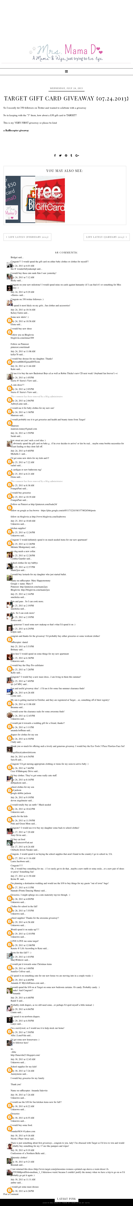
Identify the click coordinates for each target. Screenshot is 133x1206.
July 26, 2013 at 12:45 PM (23, 715)
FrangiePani (16, 488)
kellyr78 (14, 354)
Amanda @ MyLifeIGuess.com (25, 982)
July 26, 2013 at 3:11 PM (22, 727)
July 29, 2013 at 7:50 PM (22, 1032)
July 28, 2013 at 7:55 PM (22, 910)
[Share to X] (60, 155)
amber (13, 1182)
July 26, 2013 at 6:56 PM (22, 756)
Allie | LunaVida (18, 1035)
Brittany (14, 649)
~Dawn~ (15, 295)
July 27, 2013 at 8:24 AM (22, 846)
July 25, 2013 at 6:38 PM (22, 657)
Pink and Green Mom (20, 823)
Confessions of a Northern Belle (25, 1153)
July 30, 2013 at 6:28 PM (22, 1190)
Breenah (14, 1164)
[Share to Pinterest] (66, 155)
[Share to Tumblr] (71, 155)
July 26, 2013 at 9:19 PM (22, 797)
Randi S (14, 1000)
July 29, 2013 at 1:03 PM (22, 956)
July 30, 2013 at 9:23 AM (22, 1161)
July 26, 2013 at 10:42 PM (23, 808)
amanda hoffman (18, 730)
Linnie (14, 1012)
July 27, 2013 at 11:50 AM (23, 875)
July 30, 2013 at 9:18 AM (22, 1135)
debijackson (16, 782)
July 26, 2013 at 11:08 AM (23, 704)
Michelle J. (16, 453)
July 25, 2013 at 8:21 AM (22, 473)
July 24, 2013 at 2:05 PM (22, 389)
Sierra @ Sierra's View (21, 380)
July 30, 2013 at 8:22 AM (22, 1106)
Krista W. (15, 879)
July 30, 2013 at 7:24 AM (22, 1070)
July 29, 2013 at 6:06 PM (22, 1009)
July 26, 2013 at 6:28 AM (22, 692)
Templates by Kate (80, 1203)
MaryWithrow (17, 959)
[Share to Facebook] (55, 155)
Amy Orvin (16, 835)
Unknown (15, 523)
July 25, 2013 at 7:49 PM (22, 681)
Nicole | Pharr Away (20, 1138)
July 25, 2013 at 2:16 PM (22, 594)
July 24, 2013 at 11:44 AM (23, 365)
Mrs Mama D (55, 1203)
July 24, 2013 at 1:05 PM (22, 377)
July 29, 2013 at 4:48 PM (22, 997)
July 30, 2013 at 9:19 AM (22, 1150)
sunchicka (15, 597)
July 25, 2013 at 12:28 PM (23, 543)
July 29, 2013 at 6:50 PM (22, 1020)
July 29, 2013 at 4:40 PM (22, 979)
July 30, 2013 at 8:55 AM (22, 1117)
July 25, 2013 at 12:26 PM (23, 532)
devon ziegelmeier (19, 800)
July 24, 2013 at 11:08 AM (23, 351)
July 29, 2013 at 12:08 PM (23, 945)
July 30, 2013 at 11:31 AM (23, 1179)
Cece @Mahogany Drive (22, 771)
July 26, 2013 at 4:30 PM (22, 738)
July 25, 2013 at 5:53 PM (22, 646)
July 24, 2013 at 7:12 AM (22, 277)
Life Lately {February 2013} (28, 236)
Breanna (14, 707)
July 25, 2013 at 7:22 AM (22, 462)
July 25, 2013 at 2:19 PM (22, 605)
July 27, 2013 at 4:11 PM (22, 887)
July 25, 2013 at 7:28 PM (22, 669)
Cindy (13, 741)
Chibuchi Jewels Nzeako (22, 849)
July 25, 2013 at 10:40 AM (23, 520)
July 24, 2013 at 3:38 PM (22, 412)
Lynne (13, 695)
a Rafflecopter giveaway (16, 130)
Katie (13, 369)
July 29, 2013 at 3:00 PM (22, 968)
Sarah (13, 436)
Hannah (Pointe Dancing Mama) (25, 890)
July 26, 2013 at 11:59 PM (23, 820)
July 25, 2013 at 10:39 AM (23, 496)
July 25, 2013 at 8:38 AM (22, 485)
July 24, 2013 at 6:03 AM (22, 265)
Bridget (14, 257)
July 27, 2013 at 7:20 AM (22, 831)
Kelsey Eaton (17, 312)
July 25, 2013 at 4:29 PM (22, 628)
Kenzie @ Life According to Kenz (26, 948)
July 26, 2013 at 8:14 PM (22, 779)
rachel (13, 465)
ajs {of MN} (16, 684)
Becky (13, 280)
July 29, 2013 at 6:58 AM (22, 922)
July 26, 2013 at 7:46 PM (22, 768)
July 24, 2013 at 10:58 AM (23, 321)
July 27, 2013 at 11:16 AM (23, 858)
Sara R (14, 759)
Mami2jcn (15, 570)
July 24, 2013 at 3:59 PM (22, 432)
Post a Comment (10, 1194)
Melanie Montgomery (20, 547)
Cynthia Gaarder (18, 558)
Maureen (15, 415)
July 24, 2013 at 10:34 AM (23, 309)
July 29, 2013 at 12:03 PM (23, 933)
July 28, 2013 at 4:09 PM (22, 899)
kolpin (14, 631)
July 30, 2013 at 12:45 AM (23, 1059)
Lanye (13, 1023)
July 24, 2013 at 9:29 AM (22, 291)
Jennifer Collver (18, 971)
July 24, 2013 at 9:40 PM (22, 450)
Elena (13, 324)
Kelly (13, 672)
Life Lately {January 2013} (105, 236)
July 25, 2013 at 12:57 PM (23, 567)
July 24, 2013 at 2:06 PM (22, 400)
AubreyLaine (17, 403)
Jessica (14, 620)
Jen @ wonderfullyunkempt (23, 268)
